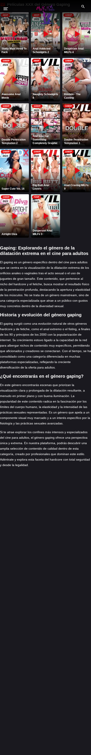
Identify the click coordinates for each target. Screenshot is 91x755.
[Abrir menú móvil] (8, 8)
